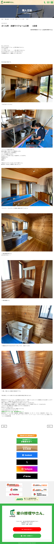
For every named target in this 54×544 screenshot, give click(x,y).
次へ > (49, 426)
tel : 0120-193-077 (27, 529)
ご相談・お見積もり (27, 535)
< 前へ (4, 426)
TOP (2, 19)
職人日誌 (7, 19)
